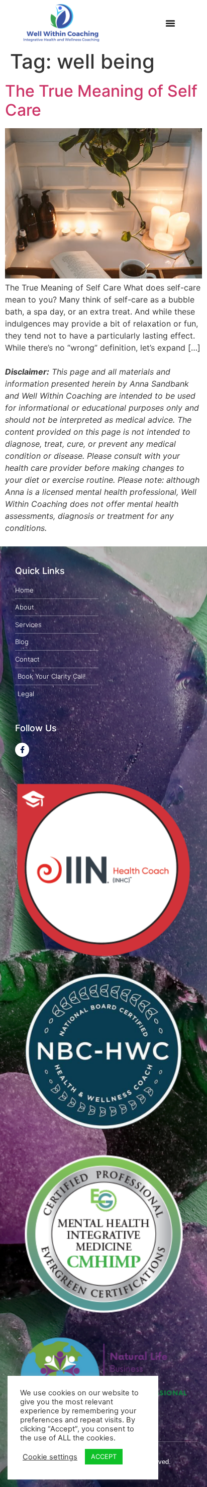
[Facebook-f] (22, 750)
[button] (170, 23)
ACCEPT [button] (104, 1456)
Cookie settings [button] (50, 1456)
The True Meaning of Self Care (101, 100)
